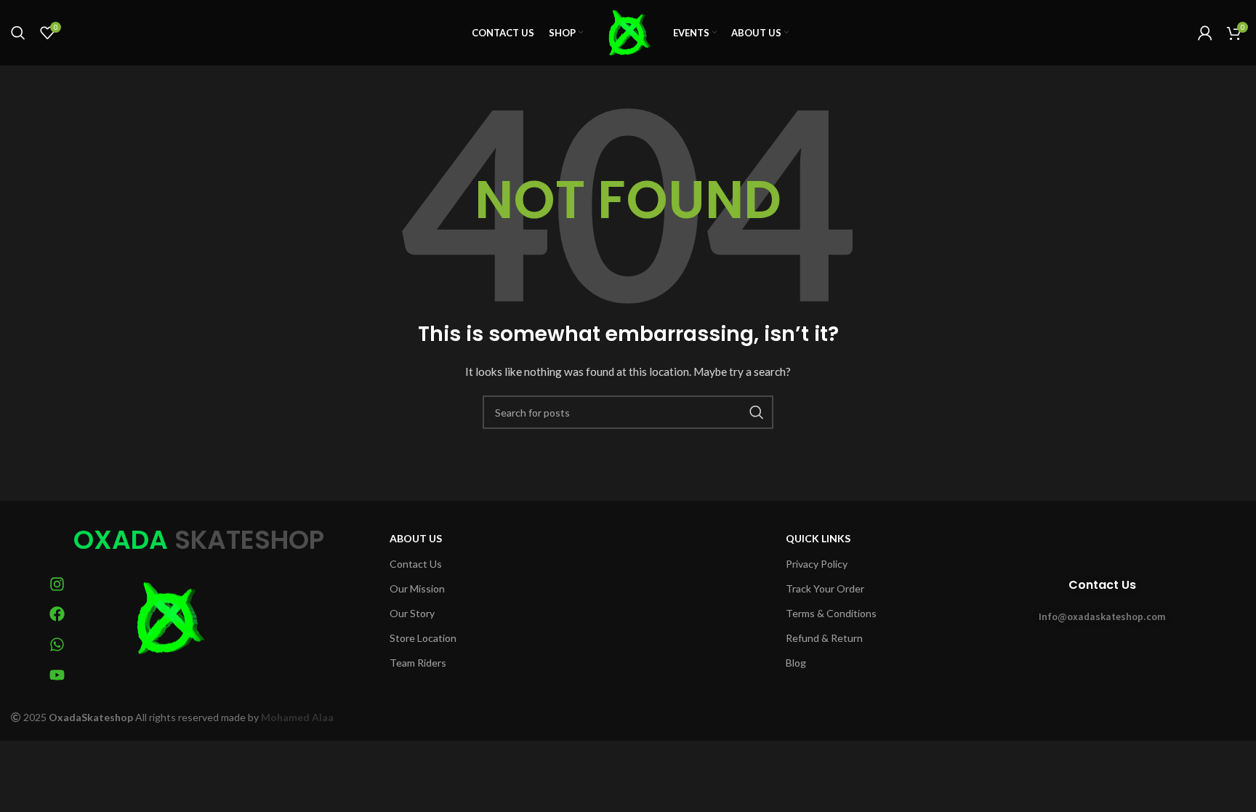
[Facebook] (57, 614)
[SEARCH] (756, 412)
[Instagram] (57, 584)
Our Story (412, 613)
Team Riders (418, 662)
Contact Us (416, 564)
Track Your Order (825, 588)
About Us (416, 538)
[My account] (1205, 32)
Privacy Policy (817, 564)
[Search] (18, 32)
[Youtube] (57, 675)
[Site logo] (628, 31)
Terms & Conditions (831, 613)
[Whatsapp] (57, 644)
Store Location (423, 638)
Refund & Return (824, 638)
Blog (796, 662)
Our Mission (417, 588)
